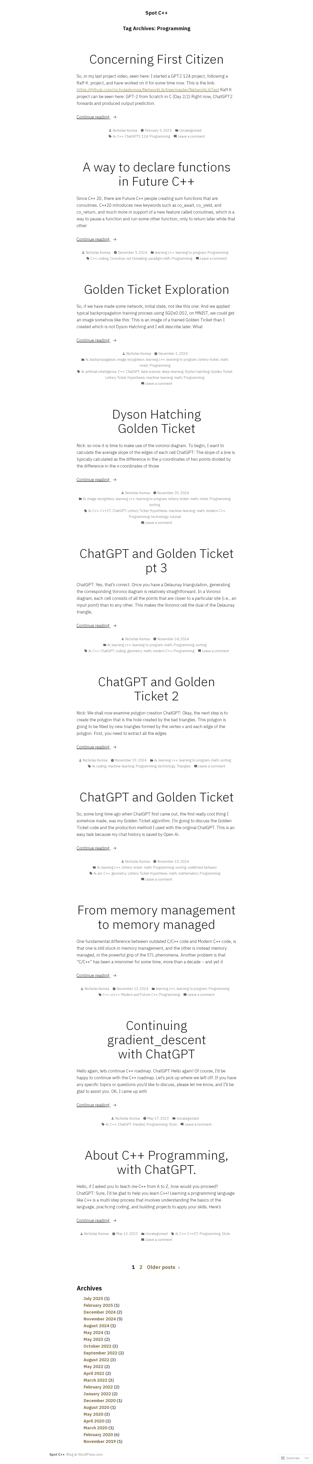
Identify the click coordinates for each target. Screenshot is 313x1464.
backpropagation (103, 359)
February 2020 (98, 1434)
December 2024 (99, 1312)
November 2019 (99, 1441)
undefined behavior (202, 867)
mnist (143, 365)
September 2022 (100, 1353)
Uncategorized (190, 130)
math (224, 359)
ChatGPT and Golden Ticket (156, 796)
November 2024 (99, 1319)
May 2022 (93, 1366)
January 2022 (97, 1394)
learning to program (190, 252)
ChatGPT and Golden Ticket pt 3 (156, 560)
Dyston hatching (197, 371)
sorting (154, 504)
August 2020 (96, 1407)
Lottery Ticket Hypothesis (125, 377)
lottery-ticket (208, 359)
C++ (120, 136)
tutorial (175, 516)
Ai (114, 136)
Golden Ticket (221, 371)
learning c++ (164, 252)
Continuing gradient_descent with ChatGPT (156, 1039)
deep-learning (172, 371)
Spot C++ (156, 12)
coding (103, 258)
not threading (136, 258)
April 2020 (93, 1421)
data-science (150, 371)
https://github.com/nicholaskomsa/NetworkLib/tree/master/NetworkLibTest (148, 90)
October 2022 (97, 1346)
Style (173, 1124)
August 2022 (96, 1360)
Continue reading (94, 117)
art (100, 873)
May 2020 (93, 1414)
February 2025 (98, 1305)
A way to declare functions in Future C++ (157, 173)
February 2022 (98, 1387)
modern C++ (215, 510)
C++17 (105, 510)
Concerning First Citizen (156, 59)
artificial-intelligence (100, 371)
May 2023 (93, 1339)
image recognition (130, 359)
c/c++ (115, 994)
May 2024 (93, 1332)
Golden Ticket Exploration (156, 289)
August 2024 (96, 1326)
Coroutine (117, 258)
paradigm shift (159, 258)
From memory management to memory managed (156, 916)
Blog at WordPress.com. (84, 1454)
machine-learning (159, 377)
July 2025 (93, 1298)
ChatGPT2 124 (136, 136)
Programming (159, 136)
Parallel (139, 1124)
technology (159, 516)
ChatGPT (132, 371)
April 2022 (93, 1373)
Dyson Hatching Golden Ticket (156, 421)
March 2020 (95, 1428)
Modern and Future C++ (139, 994)
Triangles (184, 766)
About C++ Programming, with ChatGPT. (156, 1162)
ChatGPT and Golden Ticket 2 (156, 688)
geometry (134, 651)
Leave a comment (191, 136)
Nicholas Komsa (125, 130)
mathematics (188, 873)
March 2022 (95, 1380)
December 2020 (99, 1400)
